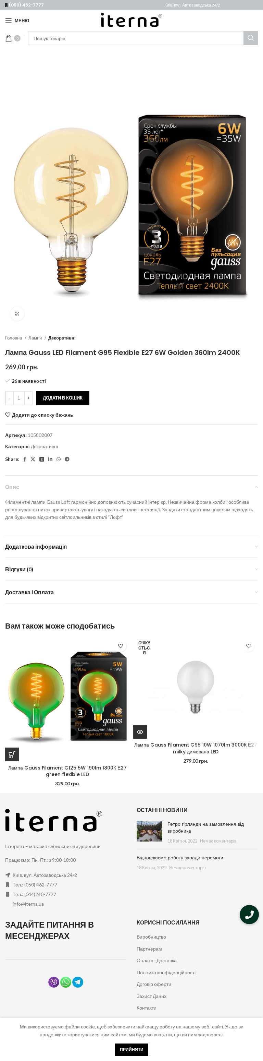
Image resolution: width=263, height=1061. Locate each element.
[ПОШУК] (250, 38)
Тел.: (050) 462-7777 (35, 884)
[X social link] (32, 459)
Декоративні (62, 338)
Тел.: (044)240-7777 (34, 894)
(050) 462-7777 (26, 5)
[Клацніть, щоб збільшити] (17, 314)
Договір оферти (154, 984)
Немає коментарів (218, 841)
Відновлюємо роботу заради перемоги (180, 857)
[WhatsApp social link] (58, 459)
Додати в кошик (63, 398)
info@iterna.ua (28, 904)
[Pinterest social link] (41, 459)
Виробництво (151, 937)
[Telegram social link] (67, 459)
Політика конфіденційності (166, 972)
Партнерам (149, 949)
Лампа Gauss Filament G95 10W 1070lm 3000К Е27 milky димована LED (195, 748)
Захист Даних (151, 996)
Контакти (146, 1008)
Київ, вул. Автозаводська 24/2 (192, 5)
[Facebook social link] (24, 459)
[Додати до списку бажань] (120, 646)
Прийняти (131, 1049)
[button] (249, 914)
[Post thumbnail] (149, 832)
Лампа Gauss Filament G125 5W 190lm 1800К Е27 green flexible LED (67, 771)
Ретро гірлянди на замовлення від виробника (205, 827)
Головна (14, 338)
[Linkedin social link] (50, 459)
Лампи (35, 338)
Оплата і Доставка (157, 960)
